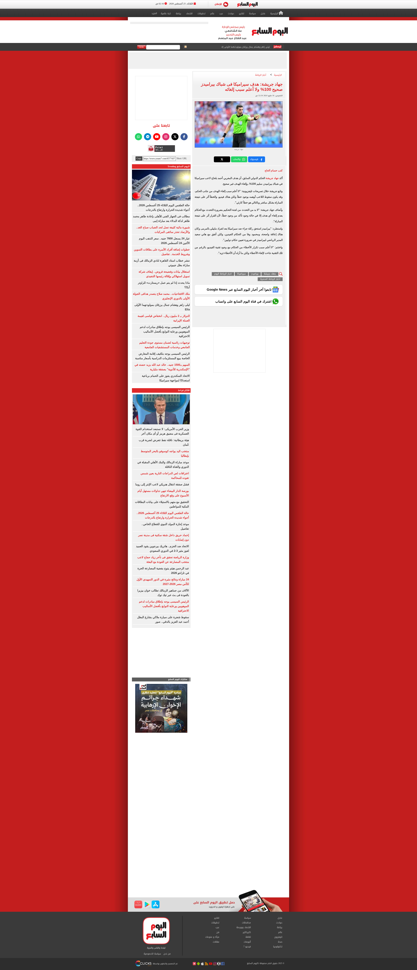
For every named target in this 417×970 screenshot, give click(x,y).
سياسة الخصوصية (152, 954)
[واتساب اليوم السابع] (138, 136)
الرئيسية (278, 75)
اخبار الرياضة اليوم (223, 274)
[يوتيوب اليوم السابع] (156, 136)
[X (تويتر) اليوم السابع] (175, 136)
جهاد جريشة (272, 178)
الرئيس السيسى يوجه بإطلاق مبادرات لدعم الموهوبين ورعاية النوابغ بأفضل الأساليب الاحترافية (229, 47)
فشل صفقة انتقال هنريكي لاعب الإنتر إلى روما (162, 484)
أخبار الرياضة (260, 75)
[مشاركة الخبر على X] (222, 159)
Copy (139, 158)
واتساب (236, 159)
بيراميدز (254, 274)
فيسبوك (254, 159)
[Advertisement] (208, 863)
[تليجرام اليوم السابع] (147, 136)
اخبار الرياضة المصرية (270, 279)
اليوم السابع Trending (179, 166)
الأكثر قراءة (184, 390)
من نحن (167, 954)
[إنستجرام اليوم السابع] (165, 136)
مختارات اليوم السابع (177, 679)
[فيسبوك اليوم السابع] (184, 136)
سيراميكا (241, 274)
